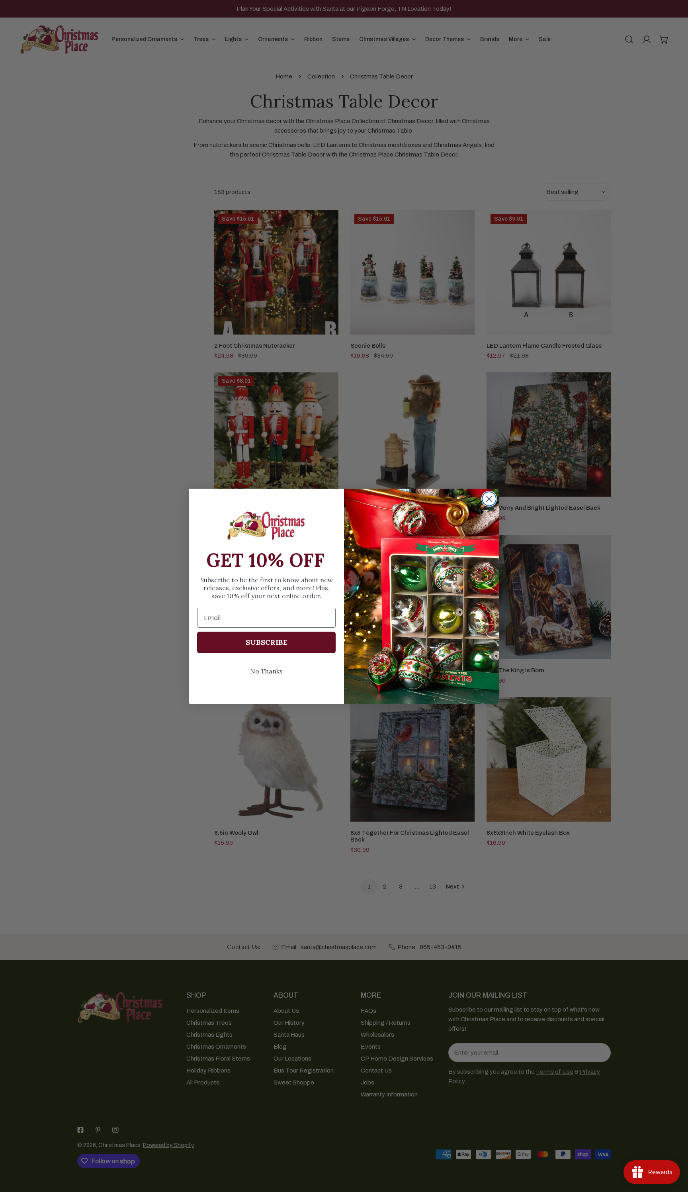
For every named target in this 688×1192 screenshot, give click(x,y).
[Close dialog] (489, 499)
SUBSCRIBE (266, 642)
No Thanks (266, 671)
